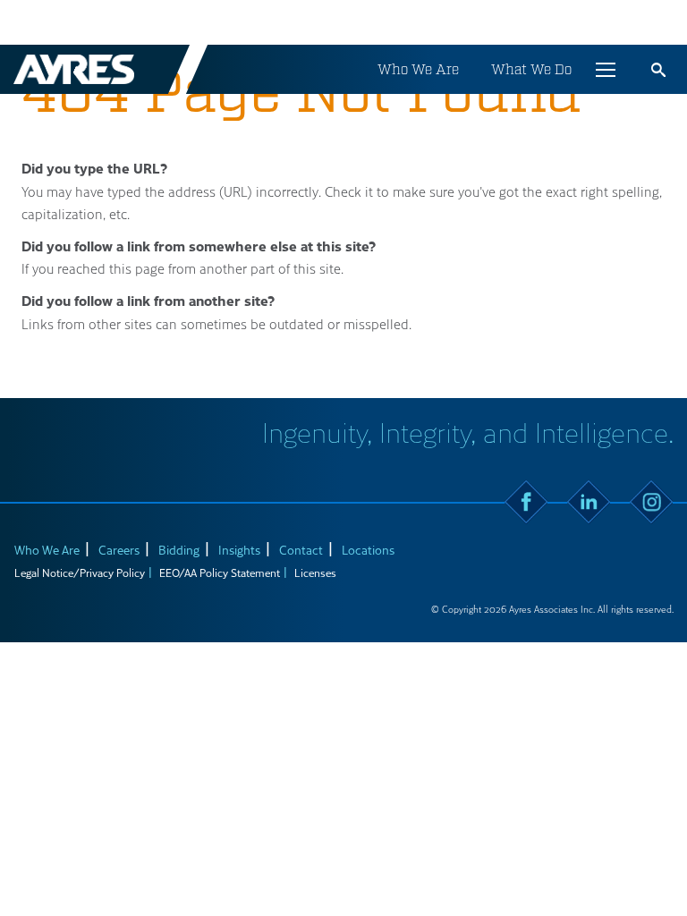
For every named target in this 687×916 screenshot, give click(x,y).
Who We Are (418, 69)
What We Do (531, 69)
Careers (119, 549)
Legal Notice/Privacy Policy (79, 572)
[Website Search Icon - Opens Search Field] (658, 70)
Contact (301, 549)
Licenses (315, 572)
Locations (368, 549)
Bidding (178, 549)
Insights (239, 549)
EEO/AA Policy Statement (219, 572)
